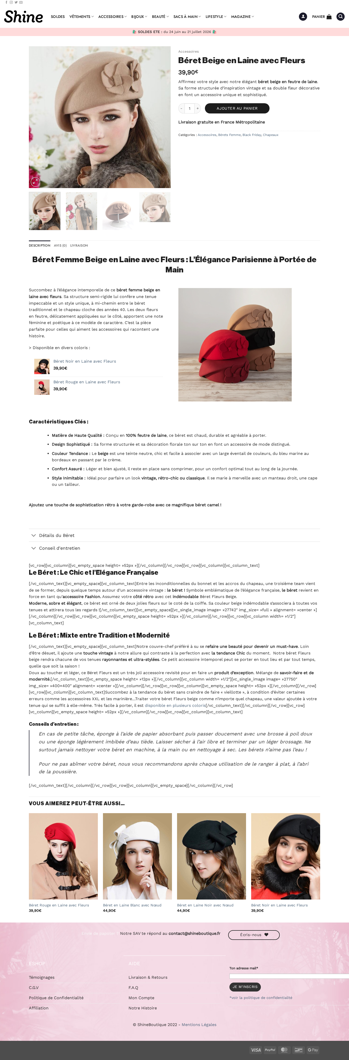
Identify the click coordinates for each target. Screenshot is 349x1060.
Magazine (241, 16)
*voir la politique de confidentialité (260, 998)
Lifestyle (214, 16)
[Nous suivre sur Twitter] (16, 2)
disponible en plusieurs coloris (175, 705)
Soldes (58, 16)
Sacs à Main (185, 16)
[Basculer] (34, 535)
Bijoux (137, 16)
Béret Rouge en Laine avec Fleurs (59, 905)
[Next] (161, 117)
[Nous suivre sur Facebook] (6, 2)
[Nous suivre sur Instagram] (11, 2)
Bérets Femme (229, 135)
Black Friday (251, 135)
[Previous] (38, 117)
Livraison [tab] (79, 245)
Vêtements (79, 16)
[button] (303, 17)
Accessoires (110, 16)
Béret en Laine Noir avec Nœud (205, 905)
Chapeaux (270, 135)
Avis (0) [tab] (60, 245)
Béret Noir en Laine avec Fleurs (279, 905)
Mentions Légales (199, 1024)
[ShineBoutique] (23, 17)
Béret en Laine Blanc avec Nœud (132, 905)
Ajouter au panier (237, 108)
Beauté (159, 16)
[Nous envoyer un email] (20, 2)
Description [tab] (39, 245)
